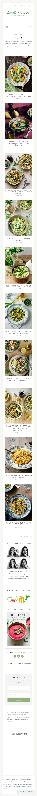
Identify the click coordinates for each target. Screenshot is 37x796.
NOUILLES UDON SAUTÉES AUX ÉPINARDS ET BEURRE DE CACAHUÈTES (18, 428)
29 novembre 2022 (18, 148)
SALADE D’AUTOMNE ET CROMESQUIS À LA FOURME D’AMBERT (18, 144)
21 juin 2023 (19, 98)
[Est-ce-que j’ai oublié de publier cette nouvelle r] (8, 747)
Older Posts (25, 536)
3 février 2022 (18, 480)
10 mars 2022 (18, 432)
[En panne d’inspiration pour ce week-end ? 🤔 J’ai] (3, 747)
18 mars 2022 (18, 383)
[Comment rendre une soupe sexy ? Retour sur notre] (14, 747)
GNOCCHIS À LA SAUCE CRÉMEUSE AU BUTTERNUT (18, 476)
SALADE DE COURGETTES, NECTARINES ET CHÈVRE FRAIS (18, 95)
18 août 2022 (18, 195)
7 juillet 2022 (18, 243)
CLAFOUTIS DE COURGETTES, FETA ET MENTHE (18, 192)
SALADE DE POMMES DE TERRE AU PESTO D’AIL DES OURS (18, 332)
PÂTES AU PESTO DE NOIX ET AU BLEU (18, 524)
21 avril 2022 (18, 335)
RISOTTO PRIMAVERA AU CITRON (18, 286)
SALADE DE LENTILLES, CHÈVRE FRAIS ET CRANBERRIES (18, 380)
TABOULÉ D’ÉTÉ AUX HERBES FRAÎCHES (18, 239)
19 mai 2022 (18, 288)
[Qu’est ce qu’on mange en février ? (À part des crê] (19, 747)
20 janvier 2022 (18, 527)
